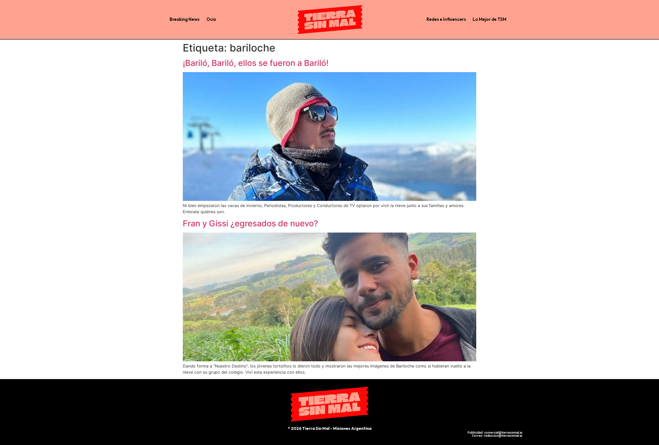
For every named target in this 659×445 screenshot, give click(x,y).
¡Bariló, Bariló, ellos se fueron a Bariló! (255, 63)
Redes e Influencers (446, 19)
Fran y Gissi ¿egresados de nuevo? (250, 223)
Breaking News (185, 19)
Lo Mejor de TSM (489, 19)
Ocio (211, 19)
